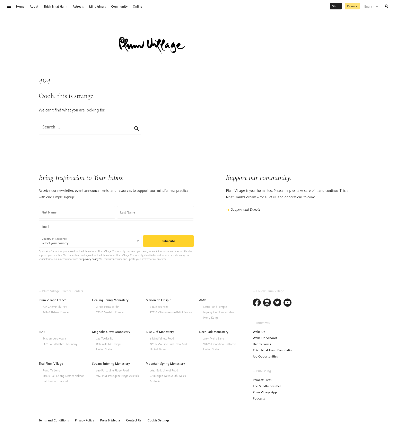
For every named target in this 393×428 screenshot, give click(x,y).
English (369, 6)
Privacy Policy (84, 420)
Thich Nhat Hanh (55, 6)
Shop (335, 6)
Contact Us (133, 420)
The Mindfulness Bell (267, 386)
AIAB (202, 300)
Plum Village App (265, 392)
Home (20, 6)
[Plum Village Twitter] (277, 303)
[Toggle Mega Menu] (8, 6)
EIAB (42, 332)
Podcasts (259, 398)
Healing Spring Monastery (110, 300)
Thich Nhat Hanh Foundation (273, 350)
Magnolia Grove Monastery (111, 332)
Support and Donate (245, 209)
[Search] (386, 5)
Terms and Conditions (54, 420)
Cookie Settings (158, 420)
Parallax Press (262, 380)
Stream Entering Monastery (111, 363)
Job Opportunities (265, 356)
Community (119, 6)
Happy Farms (262, 344)
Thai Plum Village (51, 363)
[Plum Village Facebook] (257, 303)
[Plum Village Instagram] (267, 303)
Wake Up (259, 332)
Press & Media (110, 420)
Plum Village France (52, 300)
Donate (352, 6)
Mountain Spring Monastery (165, 363)
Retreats (78, 6)
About (34, 6)
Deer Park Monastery (213, 332)
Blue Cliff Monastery (160, 332)
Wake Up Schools (265, 338)
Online (137, 6)
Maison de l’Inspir (158, 300)
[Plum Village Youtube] (287, 303)
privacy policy (90, 259)
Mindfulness (97, 6)
